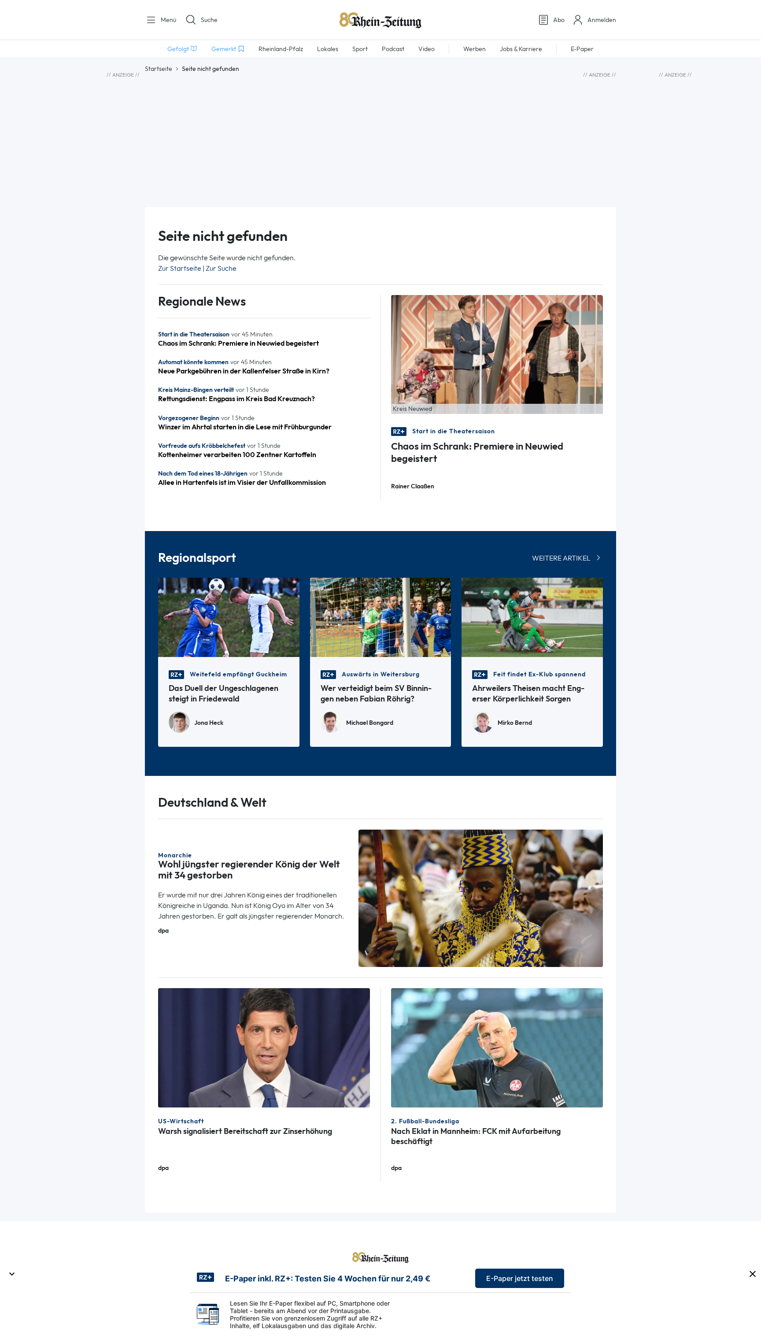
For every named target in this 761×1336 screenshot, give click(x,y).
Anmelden (601, 20)
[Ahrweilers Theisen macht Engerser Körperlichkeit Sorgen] (532, 616)
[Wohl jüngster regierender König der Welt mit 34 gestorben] (480, 897)
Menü (167, 20)
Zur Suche (221, 268)
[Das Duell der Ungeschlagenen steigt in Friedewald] (228, 616)
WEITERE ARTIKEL (561, 558)
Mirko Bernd (515, 723)
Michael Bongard (369, 723)
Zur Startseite (179, 268)
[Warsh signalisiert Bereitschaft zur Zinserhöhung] (264, 1047)
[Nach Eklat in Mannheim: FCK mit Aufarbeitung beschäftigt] (497, 1047)
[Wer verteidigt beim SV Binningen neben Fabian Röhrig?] (380, 616)
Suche (209, 20)
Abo (559, 20)
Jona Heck (208, 723)
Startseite (158, 69)
